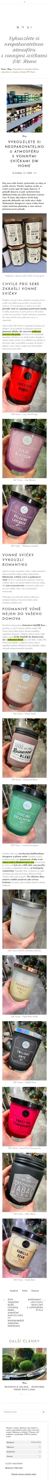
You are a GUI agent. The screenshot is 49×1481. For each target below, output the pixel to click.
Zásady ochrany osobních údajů (23, 1474)
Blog (9, 62)
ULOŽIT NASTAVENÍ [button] (14, 1464)
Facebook (14, 1284)
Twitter (25, 1284)
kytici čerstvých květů (15, 579)
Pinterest (35, 1284)
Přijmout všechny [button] (14, 1468)
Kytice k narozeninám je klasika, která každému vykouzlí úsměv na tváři (24, 1382)
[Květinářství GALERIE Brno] (24, 10)
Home (3, 62)
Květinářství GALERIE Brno (33, 619)
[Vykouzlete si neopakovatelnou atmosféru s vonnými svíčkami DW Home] (24, 102)
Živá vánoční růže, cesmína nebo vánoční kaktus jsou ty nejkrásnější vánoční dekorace (16, 1306)
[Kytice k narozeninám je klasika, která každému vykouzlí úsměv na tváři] (24, 1357)
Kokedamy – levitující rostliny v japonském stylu (35, 1298)
